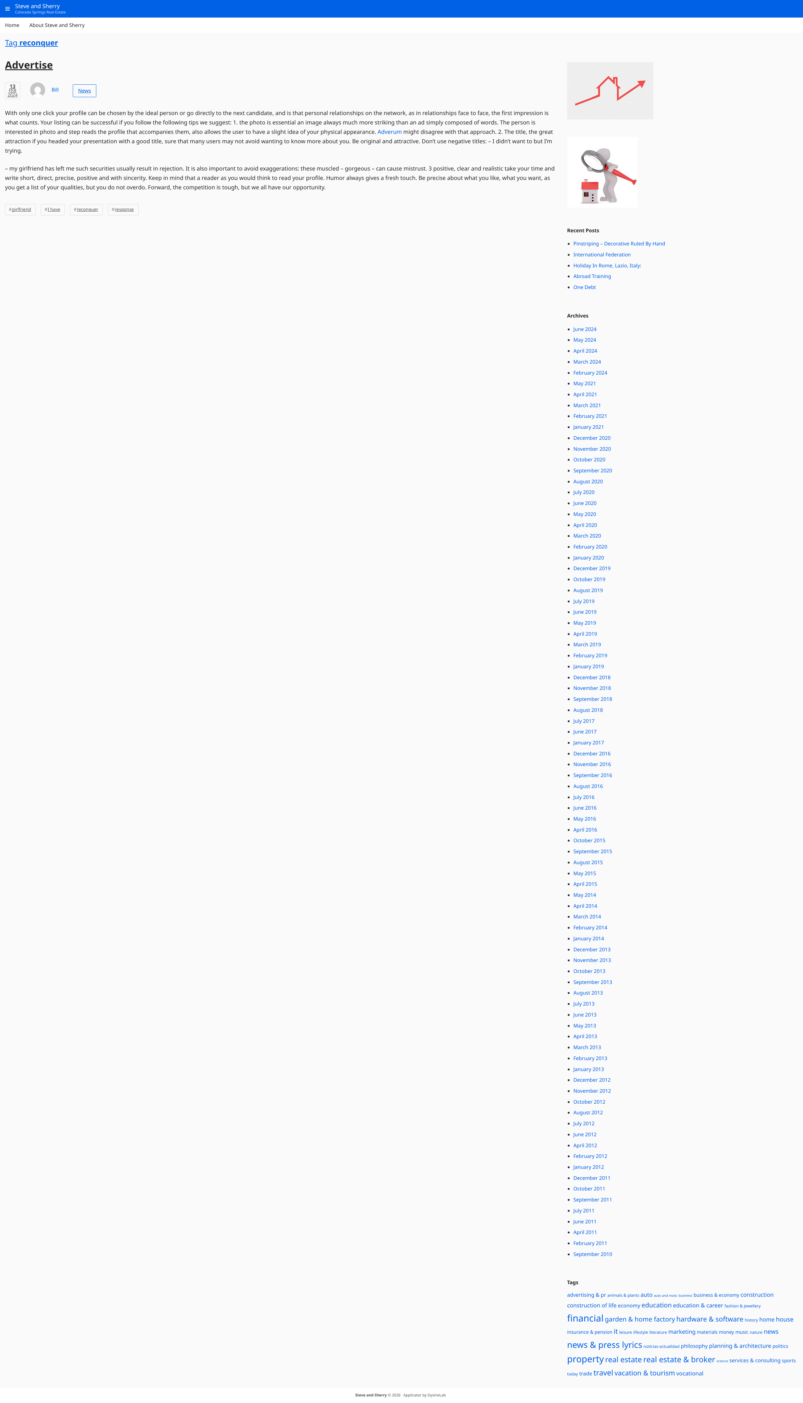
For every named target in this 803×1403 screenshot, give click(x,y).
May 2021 (584, 383)
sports (789, 1361)
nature (756, 1332)
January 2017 (588, 742)
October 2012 (589, 1101)
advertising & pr (586, 1294)
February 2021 (590, 415)
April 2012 (585, 1145)
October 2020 (589, 459)
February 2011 (590, 1243)
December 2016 (592, 753)
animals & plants (623, 1295)
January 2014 (588, 938)
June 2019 (585, 611)
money (726, 1332)
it (616, 1331)
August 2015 (588, 862)
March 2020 (587, 535)
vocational (689, 1373)
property (585, 1359)
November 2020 (592, 448)
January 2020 (588, 557)
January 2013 (588, 1069)
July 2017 (583, 720)
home (767, 1319)
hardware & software (709, 1319)
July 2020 (583, 492)
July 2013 (583, 1003)
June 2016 (585, 807)
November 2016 (592, 764)
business (685, 1296)
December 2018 (592, 677)
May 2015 (584, 873)
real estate (623, 1359)
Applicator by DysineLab (424, 1395)
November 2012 (592, 1090)
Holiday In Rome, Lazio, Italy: (607, 265)
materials (707, 1332)
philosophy (694, 1345)
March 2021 (587, 405)
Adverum (390, 132)
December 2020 (592, 437)
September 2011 (592, 1199)
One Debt (584, 287)
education (656, 1305)
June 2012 (585, 1134)
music (741, 1332)
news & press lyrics (604, 1344)
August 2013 (588, 992)
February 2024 (590, 372)
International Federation (602, 254)
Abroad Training (592, 276)
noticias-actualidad (662, 1346)
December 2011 (592, 1177)
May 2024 (584, 339)
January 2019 (588, 666)
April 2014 (585, 905)
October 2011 (589, 1188)
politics (780, 1346)
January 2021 (588, 426)
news (771, 1331)
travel (603, 1373)
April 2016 (585, 829)
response (124, 210)
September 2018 (592, 699)
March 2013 (587, 1047)
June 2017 (585, 731)
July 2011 (583, 1210)
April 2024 (585, 350)
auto (646, 1295)
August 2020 (588, 481)
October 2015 (589, 840)
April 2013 (585, 1036)
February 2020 (590, 546)
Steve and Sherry (371, 1395)
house (785, 1319)
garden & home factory (640, 1319)
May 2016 (584, 818)
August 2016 (588, 786)
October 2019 (589, 579)
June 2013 (585, 1014)
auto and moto (665, 1296)
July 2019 (583, 601)
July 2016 (583, 797)
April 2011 (585, 1232)
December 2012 (592, 1079)
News (84, 90)
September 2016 (592, 775)
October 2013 (589, 971)
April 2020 (585, 525)
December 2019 (592, 568)
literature (658, 1332)
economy (629, 1305)
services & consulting (754, 1360)
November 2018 (592, 688)
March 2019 (587, 644)
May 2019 (584, 622)
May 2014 (584, 894)
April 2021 (585, 394)
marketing (681, 1332)
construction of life (592, 1305)
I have (54, 210)
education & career (698, 1305)
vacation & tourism (644, 1373)
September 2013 (592, 982)
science (722, 1361)
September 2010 (592, 1254)
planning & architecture (740, 1346)
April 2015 (585, 883)
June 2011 (585, 1221)
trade (585, 1373)
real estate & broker (679, 1359)
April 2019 (585, 633)
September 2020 (592, 470)
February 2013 (590, 1058)
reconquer (87, 210)
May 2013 (584, 1025)
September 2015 (592, 851)
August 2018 (588, 710)
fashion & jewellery (743, 1306)
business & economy (716, 1295)
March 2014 (587, 916)
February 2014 (590, 927)
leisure (625, 1332)
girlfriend (21, 210)
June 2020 (585, 503)
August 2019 (588, 590)
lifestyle (640, 1332)
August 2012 (588, 1112)
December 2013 (592, 949)
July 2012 (583, 1123)
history (751, 1320)
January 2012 (588, 1167)
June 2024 (585, 329)
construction (757, 1295)
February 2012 (590, 1156)
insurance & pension (589, 1332)
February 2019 (590, 655)
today (572, 1374)
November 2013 (592, 960)
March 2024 (587, 361)
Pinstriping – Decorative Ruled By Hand (619, 243)
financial (585, 1318)
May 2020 (584, 514)
